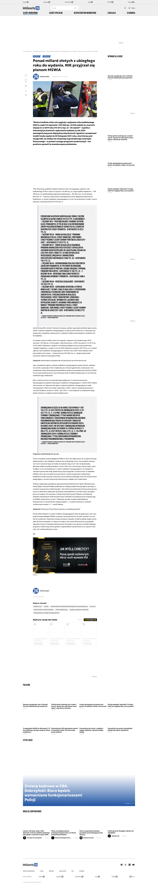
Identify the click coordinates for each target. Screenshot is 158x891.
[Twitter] (125, 864)
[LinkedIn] (129, 864)
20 (26, 81)
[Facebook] (121, 864)
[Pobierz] (26, 90)
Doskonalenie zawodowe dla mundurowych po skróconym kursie (63, 360)
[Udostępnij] (26, 95)
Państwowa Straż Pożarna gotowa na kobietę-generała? (60, 509)
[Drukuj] (26, 86)
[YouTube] (133, 864)
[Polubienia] (26, 75)
